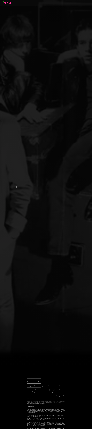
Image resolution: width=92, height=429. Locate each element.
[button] (88, 3)
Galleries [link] (83, 3)
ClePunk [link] (54, 3)
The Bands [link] (59, 3)
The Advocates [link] (66, 3)
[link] (7, 2)
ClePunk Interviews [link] (75, 3)
